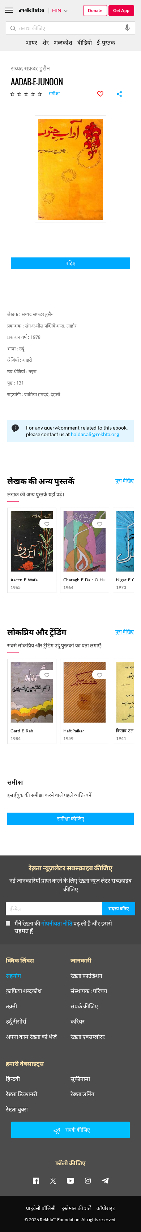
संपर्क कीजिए (84, 1006)
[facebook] (36, 1180)
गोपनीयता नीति (56, 923)
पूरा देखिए (124, 480)
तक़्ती (11, 1006)
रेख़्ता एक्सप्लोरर (87, 1037)
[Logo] (31, 11)
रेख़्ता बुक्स (17, 1109)
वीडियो (84, 42)
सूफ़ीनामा (80, 1079)
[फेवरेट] (104, 94)
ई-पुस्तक (106, 42)
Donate (95, 10)
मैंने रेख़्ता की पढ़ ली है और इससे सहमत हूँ (63, 927)
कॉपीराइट (106, 1208)
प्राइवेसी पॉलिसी (41, 1208)
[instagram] (88, 1180)
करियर (77, 1021)
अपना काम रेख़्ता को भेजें (31, 1037)
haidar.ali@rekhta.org (95, 434)
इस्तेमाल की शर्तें (76, 1208)
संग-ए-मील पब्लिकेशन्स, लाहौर (50, 326)
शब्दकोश (63, 42)
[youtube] (70, 1180)
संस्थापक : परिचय (88, 991)
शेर (45, 42)
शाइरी (27, 360)
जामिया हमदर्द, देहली (42, 395)
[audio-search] (127, 28)
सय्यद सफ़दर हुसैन (38, 315)
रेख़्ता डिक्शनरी (21, 1094)
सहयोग (13, 976)
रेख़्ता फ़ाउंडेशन (86, 976)
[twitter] (53, 1180)
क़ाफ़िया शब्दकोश (24, 991)
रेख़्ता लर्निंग (82, 1094)
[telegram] (105, 1180)
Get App (121, 10)
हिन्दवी (13, 1079)
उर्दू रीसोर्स (16, 1021)
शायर (31, 42)
